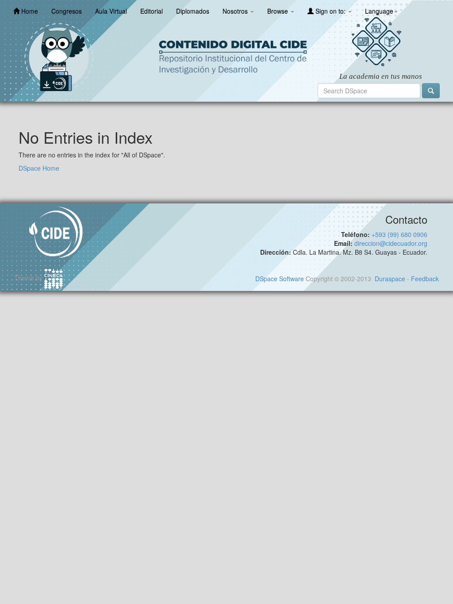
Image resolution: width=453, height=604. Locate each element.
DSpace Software (279, 278)
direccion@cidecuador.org (390, 243)
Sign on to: (330, 11)
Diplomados (192, 11)
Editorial (151, 11)
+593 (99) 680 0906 (399, 234)
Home (28, 11)
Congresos (66, 11)
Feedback (425, 278)
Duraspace (390, 278)
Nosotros (236, 11)
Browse (278, 11)
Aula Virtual (111, 11)
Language (379, 11)
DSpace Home (39, 168)
